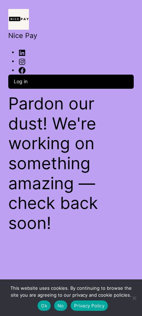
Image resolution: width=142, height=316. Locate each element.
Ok (44, 305)
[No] (134, 296)
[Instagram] (22, 61)
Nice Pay (22, 35)
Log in (21, 81)
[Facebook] (22, 70)
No (61, 305)
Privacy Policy (89, 305)
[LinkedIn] (22, 52)
